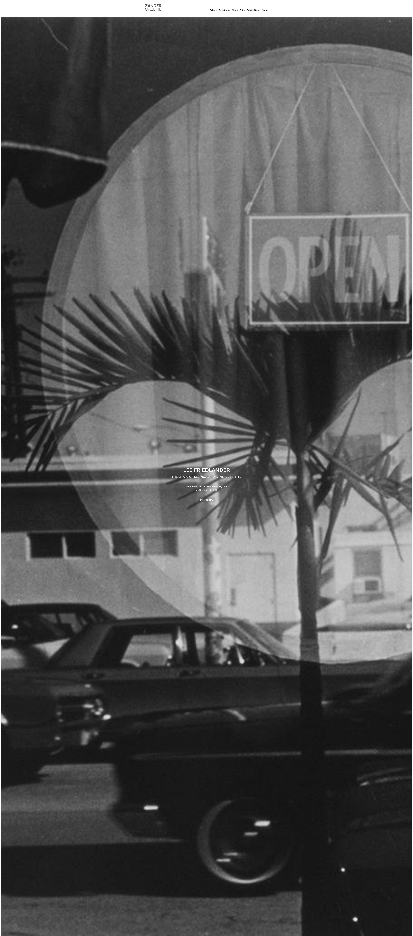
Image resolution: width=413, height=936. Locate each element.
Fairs (242, 9)
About (265, 9)
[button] (4, 483)
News (235, 9)
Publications (253, 9)
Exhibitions (224, 9)
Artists (213, 9)
